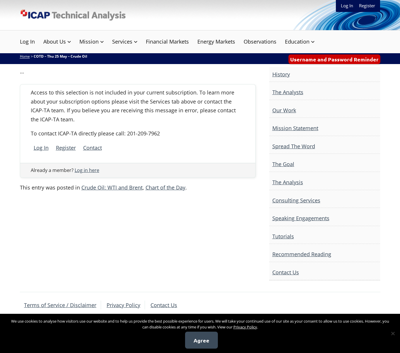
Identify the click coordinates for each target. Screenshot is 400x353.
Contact (92, 147)
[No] (393, 333)
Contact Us (285, 272)
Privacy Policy (123, 305)
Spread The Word (293, 146)
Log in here (87, 170)
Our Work (284, 110)
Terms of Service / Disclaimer (60, 305)
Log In (347, 5)
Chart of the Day (165, 187)
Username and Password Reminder (334, 59)
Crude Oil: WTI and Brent (112, 187)
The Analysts (287, 92)
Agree (201, 340)
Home (25, 56)
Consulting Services (296, 200)
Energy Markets (216, 41)
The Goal (283, 164)
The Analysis (287, 182)
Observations (260, 41)
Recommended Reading (301, 254)
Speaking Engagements (300, 218)
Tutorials (283, 236)
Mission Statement (295, 128)
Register (367, 5)
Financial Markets (167, 41)
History (281, 74)
